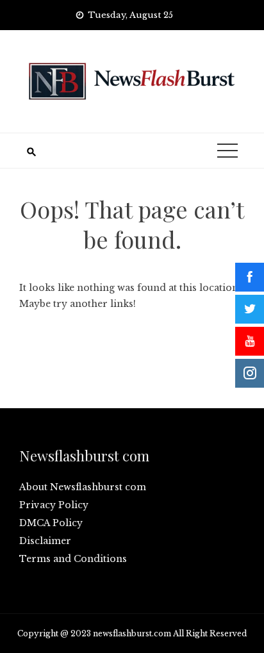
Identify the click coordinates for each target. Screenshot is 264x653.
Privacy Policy (53, 505)
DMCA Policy (51, 523)
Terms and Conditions (73, 559)
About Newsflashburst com (82, 487)
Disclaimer (45, 541)
